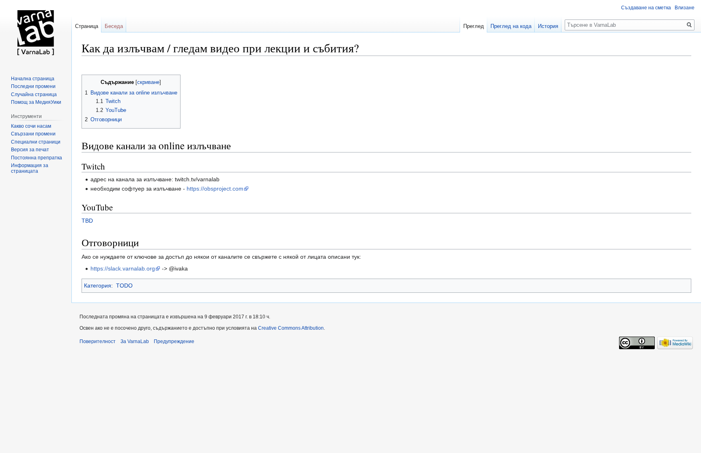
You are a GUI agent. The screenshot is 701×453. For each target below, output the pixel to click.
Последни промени (33, 86)
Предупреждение (174, 341)
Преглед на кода (510, 26)
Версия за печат (30, 149)
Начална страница (32, 79)
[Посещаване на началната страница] (35, 32)
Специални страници (35, 142)
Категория (97, 285)
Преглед (473, 26)
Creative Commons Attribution (291, 328)
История (548, 26)
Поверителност (98, 341)
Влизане (685, 8)
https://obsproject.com (215, 188)
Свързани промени (33, 134)
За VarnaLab (134, 341)
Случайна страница (34, 94)
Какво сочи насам (31, 126)
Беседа (114, 26)
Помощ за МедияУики (36, 102)
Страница (86, 26)
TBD (87, 220)
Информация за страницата (29, 168)
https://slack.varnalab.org (122, 268)
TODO (124, 285)
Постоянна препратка (36, 158)
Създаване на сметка (646, 8)
